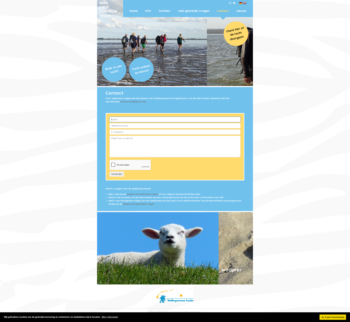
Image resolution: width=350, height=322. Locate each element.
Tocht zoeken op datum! (141, 69)
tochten (164, 11)
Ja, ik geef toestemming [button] (332, 317)
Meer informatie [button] (110, 317)
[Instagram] (234, 3)
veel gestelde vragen (193, 11)
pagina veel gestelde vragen (142, 194)
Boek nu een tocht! (113, 69)
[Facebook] (229, 3)
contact (223, 11)
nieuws (241, 11)
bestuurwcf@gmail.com (133, 101)
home (134, 11)
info (148, 11)
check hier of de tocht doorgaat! (235, 33)
